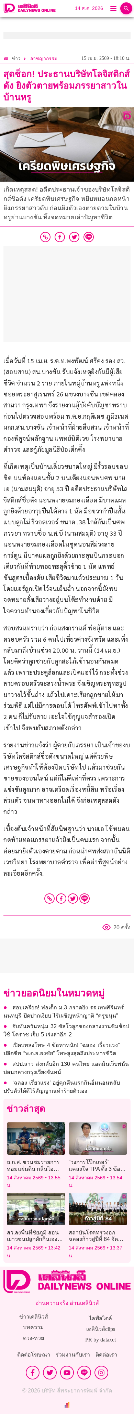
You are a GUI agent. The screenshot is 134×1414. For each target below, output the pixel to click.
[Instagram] (101, 1372)
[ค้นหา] (126, 8)
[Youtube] (67, 1372)
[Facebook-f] (33, 1372)
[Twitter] (73, 898)
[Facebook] (61, 898)
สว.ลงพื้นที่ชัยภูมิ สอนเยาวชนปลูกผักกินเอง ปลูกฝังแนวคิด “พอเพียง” (35, 1239)
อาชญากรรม (43, 58)
